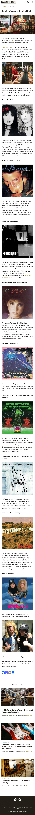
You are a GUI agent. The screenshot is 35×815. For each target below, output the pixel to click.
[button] (32, 2)
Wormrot (12, 40)
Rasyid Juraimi (6, 47)
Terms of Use (20, 807)
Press (4, 807)
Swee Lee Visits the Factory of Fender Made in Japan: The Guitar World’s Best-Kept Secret (17, 746)
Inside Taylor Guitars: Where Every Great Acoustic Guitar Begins (17, 711)
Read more (29, 715)
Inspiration (5, 6)
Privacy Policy (11, 807)
